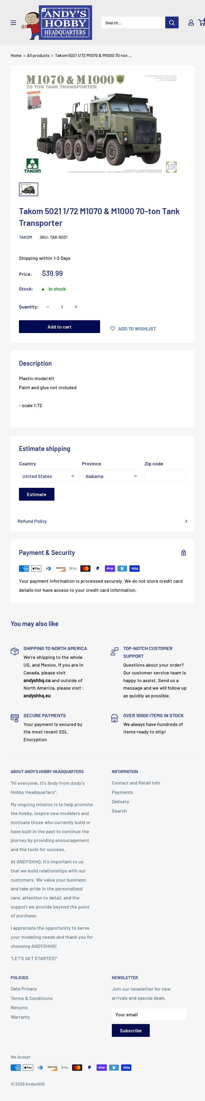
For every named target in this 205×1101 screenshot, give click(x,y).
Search (119, 811)
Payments (122, 792)
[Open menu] (13, 23)
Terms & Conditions (32, 998)
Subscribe (131, 1030)
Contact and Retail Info (136, 783)
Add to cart (60, 327)
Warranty (20, 1017)
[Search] (172, 22)
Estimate (36, 494)
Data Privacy (24, 988)
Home (16, 55)
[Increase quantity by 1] (76, 306)
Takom (25, 236)
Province (91, 463)
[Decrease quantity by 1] (47, 306)
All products (38, 55)
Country (27, 463)
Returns (19, 1007)
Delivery (120, 801)
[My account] (191, 22)
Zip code (154, 463)
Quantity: (29, 307)
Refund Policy (32, 521)
